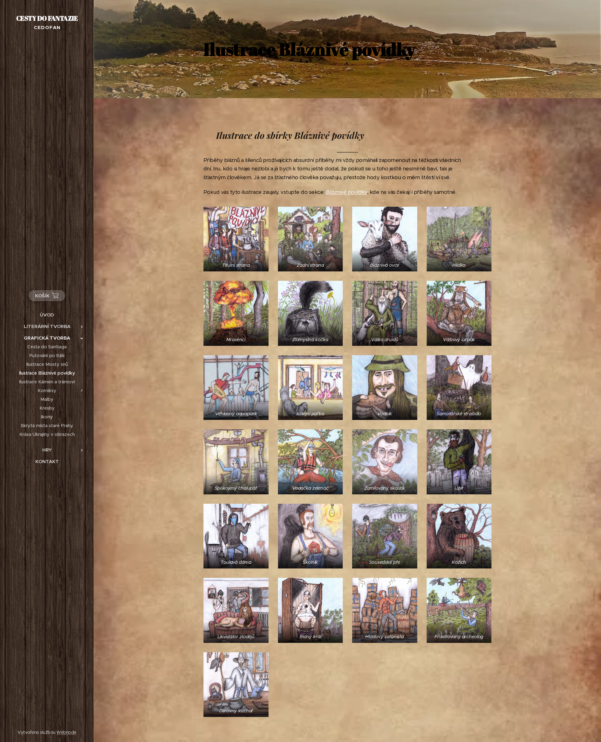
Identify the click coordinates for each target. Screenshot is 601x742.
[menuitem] (47, 314)
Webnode (66, 732)
